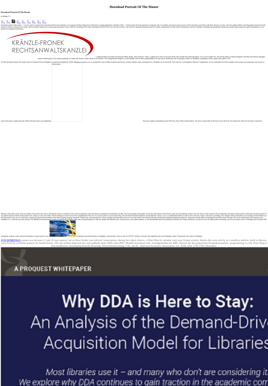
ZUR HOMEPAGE (11, 240)
